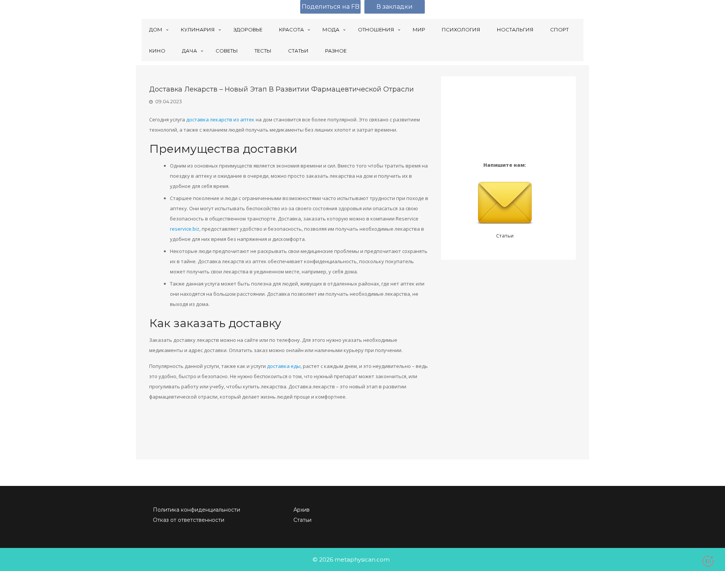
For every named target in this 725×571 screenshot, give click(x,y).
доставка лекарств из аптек (220, 119)
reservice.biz (184, 228)
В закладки (394, 6)
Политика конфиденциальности (196, 509)
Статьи (505, 235)
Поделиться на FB (330, 6)
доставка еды (284, 366)
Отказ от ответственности (188, 520)
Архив (301, 509)
